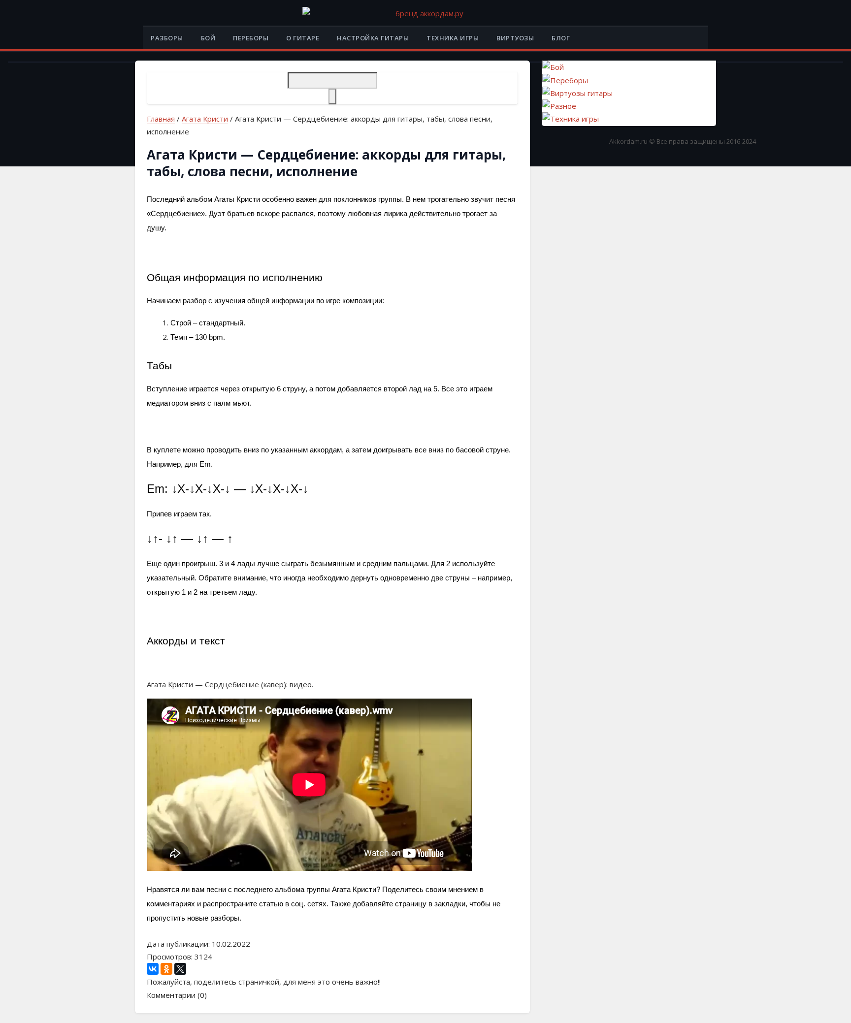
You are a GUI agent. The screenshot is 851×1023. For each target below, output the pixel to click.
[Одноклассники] (166, 969)
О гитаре (302, 37)
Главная (161, 119)
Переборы (250, 37)
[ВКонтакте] (153, 969)
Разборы (167, 37)
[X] (180, 969)
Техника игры (452, 37)
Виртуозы (515, 37)
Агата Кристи (205, 119)
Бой (208, 37)
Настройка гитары (373, 37)
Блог (561, 37)
